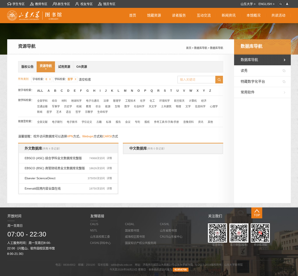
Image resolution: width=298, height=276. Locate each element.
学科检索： (65, 79)
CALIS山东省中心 (171, 236)
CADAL (129, 224)
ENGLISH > (266, 4)
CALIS (94, 224)
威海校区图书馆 (135, 236)
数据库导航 (200, 48)
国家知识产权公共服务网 (140, 243)
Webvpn (88, 136)
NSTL (93, 230)
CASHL (164, 224)
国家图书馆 (132, 230)
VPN (70, 136)
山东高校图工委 (100, 236)
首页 (188, 48)
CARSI (107, 136)
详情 (109, 158)
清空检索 (85, 79)
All (40, 90)
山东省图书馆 (168, 230)
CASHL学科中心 (100, 243)
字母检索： (42, 79)
